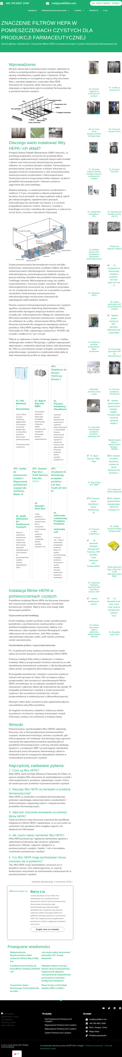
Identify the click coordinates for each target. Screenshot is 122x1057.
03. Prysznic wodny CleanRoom (94, 531)
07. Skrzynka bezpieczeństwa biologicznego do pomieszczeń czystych (94, 174)
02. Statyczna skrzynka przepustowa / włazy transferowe (94, 346)
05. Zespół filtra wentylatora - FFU (94, 214)
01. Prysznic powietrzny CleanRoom (114, 391)
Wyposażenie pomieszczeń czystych (60, 1025)
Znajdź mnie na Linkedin (47, 929)
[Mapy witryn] (87, 1031)
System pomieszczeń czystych (58, 1033)
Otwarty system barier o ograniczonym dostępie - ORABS (114, 444)
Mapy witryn (94, 1031)
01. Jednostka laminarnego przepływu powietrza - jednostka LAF (94, 431)
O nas (105, 11)
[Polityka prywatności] (87, 1036)
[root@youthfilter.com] (47, 3)
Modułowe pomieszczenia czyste (54, 11)
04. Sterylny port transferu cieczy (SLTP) (114, 214)
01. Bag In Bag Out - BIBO (40, 403)
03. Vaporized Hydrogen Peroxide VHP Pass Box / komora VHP (94, 587)
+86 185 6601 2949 (17, 3)
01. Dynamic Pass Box (40, 506)
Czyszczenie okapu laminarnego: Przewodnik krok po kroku (24, 988)
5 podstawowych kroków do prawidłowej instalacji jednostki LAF (25, 968)
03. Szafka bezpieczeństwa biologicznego (114, 528)
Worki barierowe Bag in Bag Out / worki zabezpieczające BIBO (114, 571)
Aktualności (93, 11)
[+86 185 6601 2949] (1, 3)
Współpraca (32, 11)
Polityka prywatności (98, 1036)
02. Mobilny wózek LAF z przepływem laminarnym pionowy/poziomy (94, 254)
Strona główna (8, 44)
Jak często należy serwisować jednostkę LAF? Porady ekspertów (55, 955)
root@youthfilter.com (64, 3)
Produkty (77, 11)
